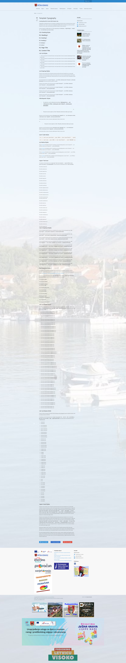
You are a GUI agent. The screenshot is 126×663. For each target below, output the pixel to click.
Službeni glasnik (62, 8)
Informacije (75, 8)
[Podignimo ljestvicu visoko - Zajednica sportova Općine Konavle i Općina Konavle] (63, 654)
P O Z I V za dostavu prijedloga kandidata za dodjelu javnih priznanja (86, 64)
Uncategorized (39, 13)
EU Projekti (69, 8)
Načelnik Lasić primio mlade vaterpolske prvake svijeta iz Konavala (86, 58)
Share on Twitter (44, 542)
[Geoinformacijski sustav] (86, 609)
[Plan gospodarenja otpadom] (85, 571)
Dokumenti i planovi (54, 8)
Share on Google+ (68, 542)
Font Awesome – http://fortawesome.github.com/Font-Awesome (53, 273)
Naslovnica (38, 8)
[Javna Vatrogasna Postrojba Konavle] (55, 609)
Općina (47, 8)
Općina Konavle (89, 597)
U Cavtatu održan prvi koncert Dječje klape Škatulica (63, 560)
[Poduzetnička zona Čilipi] (70, 609)
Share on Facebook (56, 542)
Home (35, 13)
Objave (42, 8)
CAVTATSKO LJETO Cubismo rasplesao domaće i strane (86, 35)
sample (43, 144)
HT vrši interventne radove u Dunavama (86, 40)
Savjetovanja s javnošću (88, 8)
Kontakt (81, 8)
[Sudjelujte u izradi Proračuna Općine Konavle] (39, 607)
